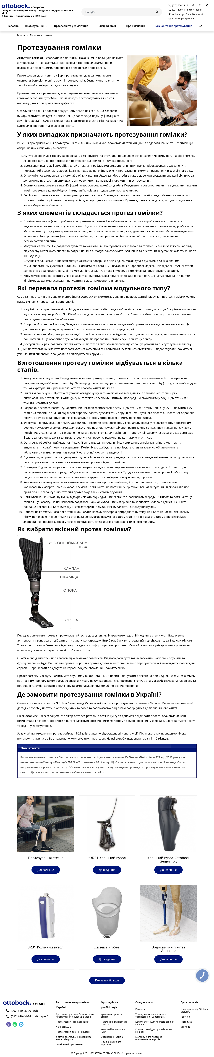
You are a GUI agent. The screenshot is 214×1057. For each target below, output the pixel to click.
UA (200, 26)
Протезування (34, 26)
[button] (107, 980)
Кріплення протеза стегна (111, 1015)
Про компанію (135, 26)
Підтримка (186, 1022)
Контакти (185, 1027)
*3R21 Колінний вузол (107, 857)
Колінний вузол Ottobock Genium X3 (168, 859)
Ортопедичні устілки (112, 1037)
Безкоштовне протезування (173, 26)
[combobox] (117, 12)
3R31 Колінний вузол (45, 947)
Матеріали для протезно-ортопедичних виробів (149, 1038)
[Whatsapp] (15, 1024)
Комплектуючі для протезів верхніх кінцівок (154, 1023)
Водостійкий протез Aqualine (168, 949)
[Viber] (8, 1024)
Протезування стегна (45, 857)
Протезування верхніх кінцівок (72, 1032)
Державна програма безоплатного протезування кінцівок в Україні (75, 1015)
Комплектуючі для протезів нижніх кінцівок (154, 1030)
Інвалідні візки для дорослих (111, 1043)
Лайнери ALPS (63, 1027)
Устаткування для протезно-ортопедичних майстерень (150, 1015)
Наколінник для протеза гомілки (114, 1023)
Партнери (185, 1017)
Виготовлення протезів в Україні (72, 1005)
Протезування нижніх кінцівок (72, 1022)
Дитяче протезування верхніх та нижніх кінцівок (73, 1038)
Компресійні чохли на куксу (113, 1030)
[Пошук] (157, 12)
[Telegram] (21, 1024)
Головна (13, 26)
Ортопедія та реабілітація (71, 26)
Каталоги (140, 1009)
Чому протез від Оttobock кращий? (194, 1010)
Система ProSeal (107, 947)
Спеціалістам (107, 26)
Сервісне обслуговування (69, 1044)
